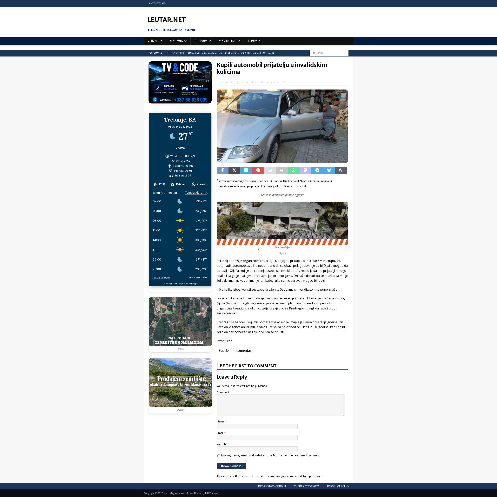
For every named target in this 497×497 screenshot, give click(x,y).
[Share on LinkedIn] (246, 170)
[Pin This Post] (258, 170)
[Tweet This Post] (234, 170)
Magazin (176, 41)
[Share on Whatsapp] (294, 170)
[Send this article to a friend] (270, 170)
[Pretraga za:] (329, 53)
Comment (223, 392)
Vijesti (153, 41)
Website (222, 444)
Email (220, 433)
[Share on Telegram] (317, 170)
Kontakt (254, 41)
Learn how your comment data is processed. (295, 476)
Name (221, 421)
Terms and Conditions (272, 486)
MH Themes (211, 493)
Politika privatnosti (306, 486)
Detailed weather (161, 277)
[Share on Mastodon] (305, 170)
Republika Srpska (263, 82)
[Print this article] (282, 170)
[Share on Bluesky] (329, 170)
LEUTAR (244, 82)
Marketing (227, 41)
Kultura (201, 41)
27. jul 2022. (228, 82)
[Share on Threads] (341, 170)
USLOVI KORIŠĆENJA (338, 486)
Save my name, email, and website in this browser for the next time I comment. (271, 455)
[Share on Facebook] (223, 170)
